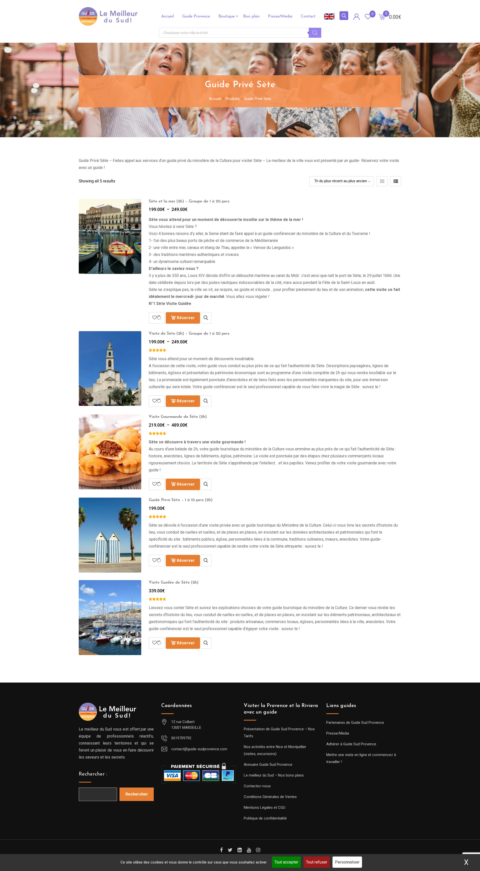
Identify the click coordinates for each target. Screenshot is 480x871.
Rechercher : (93, 774)
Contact (308, 16)
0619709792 (181, 738)
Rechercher (137, 794)
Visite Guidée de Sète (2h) (173, 583)
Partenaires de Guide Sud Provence (355, 722)
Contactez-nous (257, 786)
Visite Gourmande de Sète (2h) (178, 417)
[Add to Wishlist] (157, 318)
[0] (382, 16)
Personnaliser (347, 862)
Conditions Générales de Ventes (270, 797)
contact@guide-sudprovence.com (199, 749)
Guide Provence (196, 16)
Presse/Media (280, 16)
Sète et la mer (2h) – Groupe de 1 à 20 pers (189, 201)
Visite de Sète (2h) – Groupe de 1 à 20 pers (189, 334)
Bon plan (251, 16)
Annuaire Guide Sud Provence (268, 764)
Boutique (226, 16)
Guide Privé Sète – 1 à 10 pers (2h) (180, 500)
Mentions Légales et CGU (264, 807)
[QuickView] (206, 318)
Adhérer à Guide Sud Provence (351, 744)
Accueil (167, 16)
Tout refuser (316, 862)
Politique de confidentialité (265, 818)
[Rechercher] (315, 33)
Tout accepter (286, 862)
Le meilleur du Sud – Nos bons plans (274, 775)
